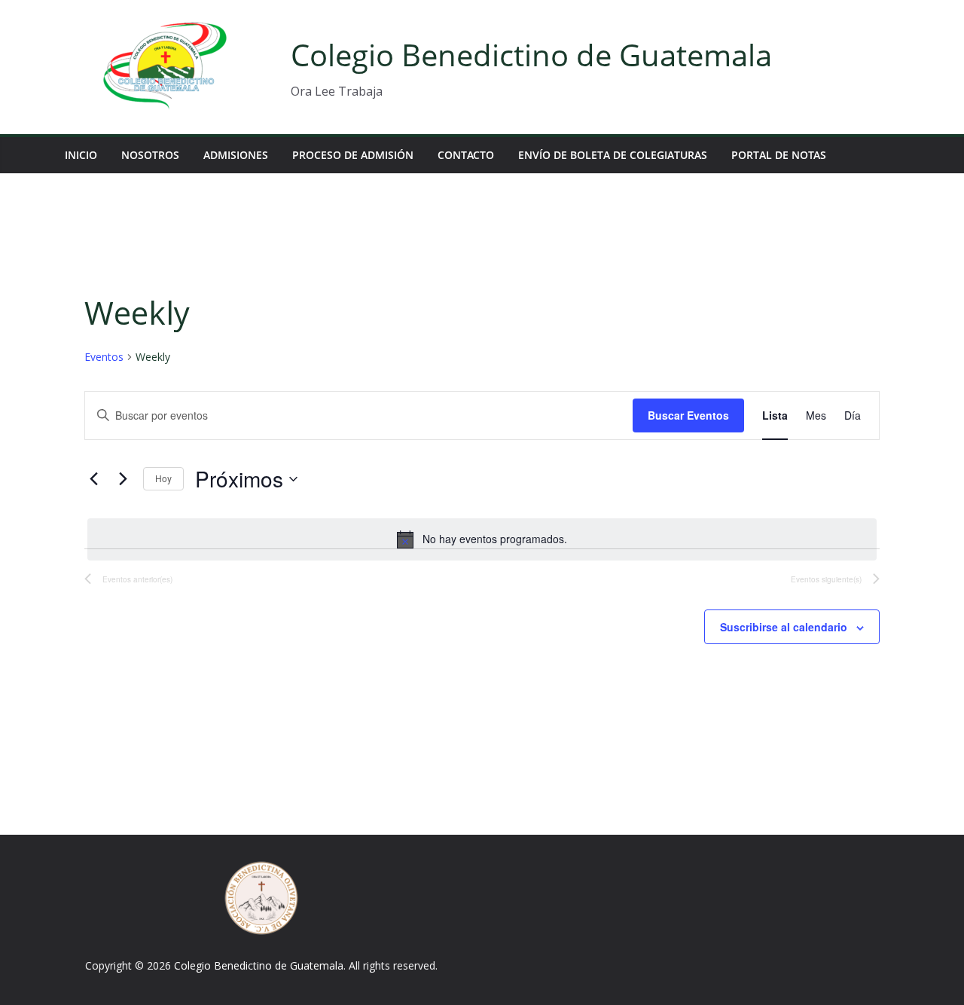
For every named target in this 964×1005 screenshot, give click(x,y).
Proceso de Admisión (352, 155)
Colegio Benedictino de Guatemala (531, 54)
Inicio (81, 155)
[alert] (482, 539)
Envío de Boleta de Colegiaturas (612, 155)
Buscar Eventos (688, 415)
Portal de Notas (778, 155)
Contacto (466, 155)
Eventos (104, 357)
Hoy (163, 478)
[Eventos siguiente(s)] (123, 479)
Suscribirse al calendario (783, 626)
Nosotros (150, 155)
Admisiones (235, 155)
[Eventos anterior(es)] (93, 479)
